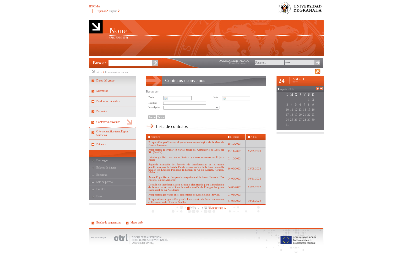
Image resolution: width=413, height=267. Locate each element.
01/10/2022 (234, 158)
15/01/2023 (254, 151)
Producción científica (108, 101)
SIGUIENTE (216, 208)
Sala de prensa (104, 182)
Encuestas (102, 174)
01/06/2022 (234, 194)
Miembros (102, 91)
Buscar (99, 62)
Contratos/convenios (116, 72)
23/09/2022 (254, 168)
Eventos (100, 189)
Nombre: (152, 103)
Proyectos (102, 111)
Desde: (151, 97)
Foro (99, 196)
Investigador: (154, 107)
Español (101, 11)
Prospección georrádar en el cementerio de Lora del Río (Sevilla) (184, 194)
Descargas (102, 160)
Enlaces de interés (106, 167)
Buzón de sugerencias (108, 222)
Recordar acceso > (239, 63)
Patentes (101, 144)
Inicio (99, 72)
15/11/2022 (234, 151)
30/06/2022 (254, 201)
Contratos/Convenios (108, 122)
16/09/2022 (234, 168)
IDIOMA (94, 6)
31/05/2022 (234, 201)
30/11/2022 (254, 178)
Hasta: (216, 97)
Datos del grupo (105, 80)
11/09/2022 (254, 187)
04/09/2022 (234, 178)
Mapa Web (136, 222)
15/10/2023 (234, 143)
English (113, 11)
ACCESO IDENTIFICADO (234, 61)
